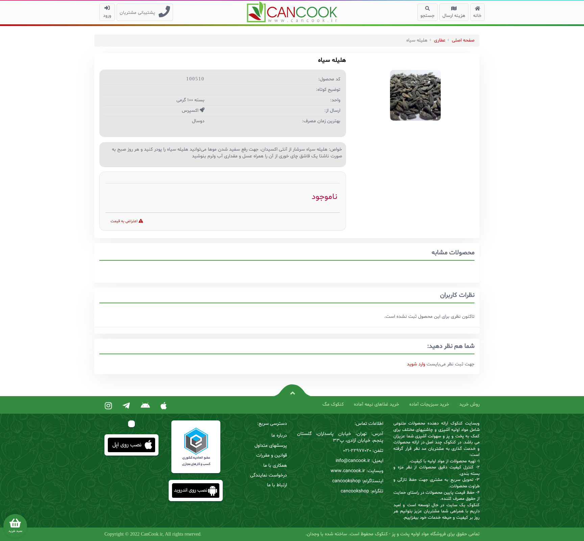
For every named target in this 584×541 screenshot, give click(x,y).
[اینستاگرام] (108, 406)
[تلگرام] (126, 406)
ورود (107, 15)
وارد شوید (416, 364)
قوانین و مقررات (271, 455)
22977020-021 (357, 450)
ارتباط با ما (277, 485)
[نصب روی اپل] (163, 406)
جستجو (427, 15)
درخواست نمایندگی (268, 475)
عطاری (439, 40)
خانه (477, 15)
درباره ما (279, 435)
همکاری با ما (275, 465)
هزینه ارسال (453, 15)
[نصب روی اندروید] (145, 406)
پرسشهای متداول (270, 445)
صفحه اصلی (463, 40)
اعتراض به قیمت (125, 221)
